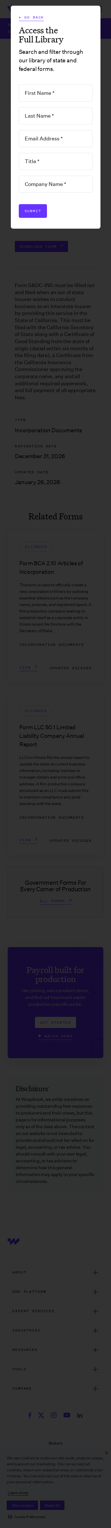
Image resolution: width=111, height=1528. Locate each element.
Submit (32, 211)
